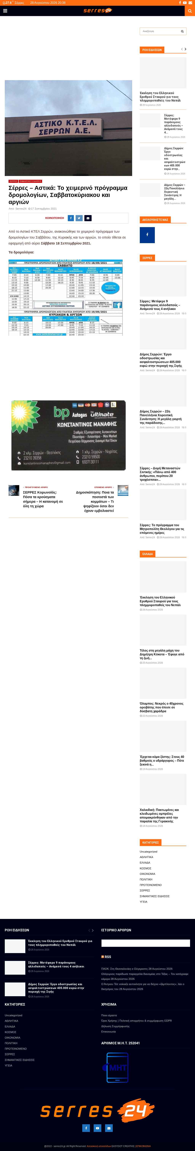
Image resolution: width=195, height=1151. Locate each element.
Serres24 (20, 208)
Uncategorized (148, 851)
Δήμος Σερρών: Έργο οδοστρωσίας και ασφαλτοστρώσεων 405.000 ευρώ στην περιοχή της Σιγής (56, 987)
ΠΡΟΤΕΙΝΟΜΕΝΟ (151, 884)
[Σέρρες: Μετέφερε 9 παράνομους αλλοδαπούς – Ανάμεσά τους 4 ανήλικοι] (150, 120)
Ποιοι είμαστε (109, 1015)
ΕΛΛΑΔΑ (145, 862)
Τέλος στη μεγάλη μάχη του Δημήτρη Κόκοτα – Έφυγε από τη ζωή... (162, 654)
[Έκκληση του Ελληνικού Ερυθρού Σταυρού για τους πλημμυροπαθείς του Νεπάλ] (163, 72)
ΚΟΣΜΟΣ (145, 868)
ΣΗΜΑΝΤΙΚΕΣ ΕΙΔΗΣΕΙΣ (30, 181)
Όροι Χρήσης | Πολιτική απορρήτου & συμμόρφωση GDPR (136, 1020)
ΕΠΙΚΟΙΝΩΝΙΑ (143, 1146)
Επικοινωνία (108, 1031)
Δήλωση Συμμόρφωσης (115, 1026)
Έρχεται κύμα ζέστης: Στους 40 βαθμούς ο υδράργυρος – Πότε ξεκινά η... (162, 760)
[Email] (109, 1128)
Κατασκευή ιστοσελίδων (99, 1146)
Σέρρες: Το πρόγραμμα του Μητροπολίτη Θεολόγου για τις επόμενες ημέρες (162, 528)
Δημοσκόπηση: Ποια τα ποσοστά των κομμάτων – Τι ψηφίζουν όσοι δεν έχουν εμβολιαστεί (95, 501)
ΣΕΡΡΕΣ (13, 181)
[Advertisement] (68, 52)
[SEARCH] (182, 31)
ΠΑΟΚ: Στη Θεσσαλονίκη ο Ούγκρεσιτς (124, 968)
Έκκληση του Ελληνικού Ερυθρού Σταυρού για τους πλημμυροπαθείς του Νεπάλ (160, 96)
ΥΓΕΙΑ (143, 901)
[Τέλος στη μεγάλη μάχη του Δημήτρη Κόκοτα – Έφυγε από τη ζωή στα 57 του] (163, 630)
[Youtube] (97, 1128)
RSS (108, 957)
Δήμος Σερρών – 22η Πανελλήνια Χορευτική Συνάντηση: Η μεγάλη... (174, 191)
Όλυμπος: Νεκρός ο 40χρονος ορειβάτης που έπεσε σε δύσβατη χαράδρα (161, 707)
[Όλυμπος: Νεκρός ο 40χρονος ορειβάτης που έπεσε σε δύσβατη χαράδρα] (163, 683)
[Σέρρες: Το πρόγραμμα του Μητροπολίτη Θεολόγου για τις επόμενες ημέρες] (163, 504)
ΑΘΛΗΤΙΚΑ (146, 857)
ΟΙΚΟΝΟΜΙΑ (147, 873)
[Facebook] (86, 1128)
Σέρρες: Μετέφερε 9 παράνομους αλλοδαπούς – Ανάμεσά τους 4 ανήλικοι (160, 305)
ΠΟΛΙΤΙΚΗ (146, 879)
